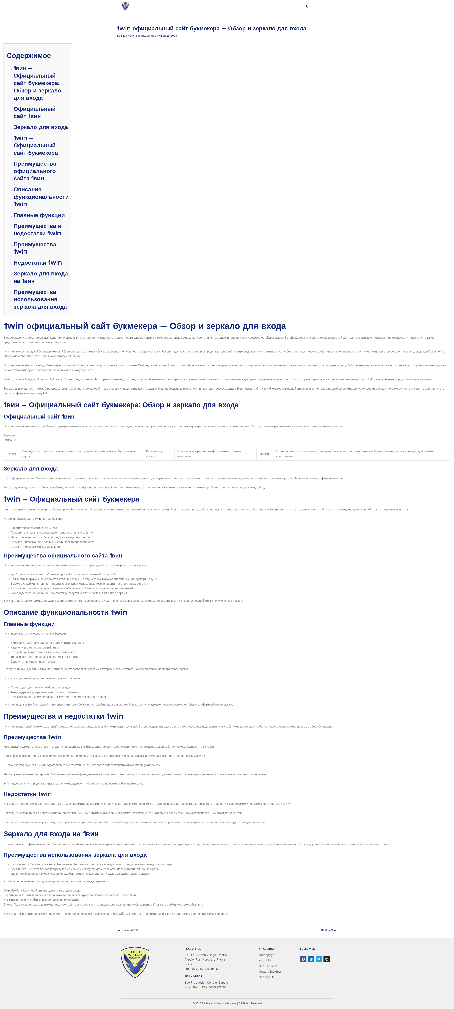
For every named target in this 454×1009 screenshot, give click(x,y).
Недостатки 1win (38, 262)
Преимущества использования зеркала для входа (40, 299)
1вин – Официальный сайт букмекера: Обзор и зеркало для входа (37, 83)
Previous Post (127, 929)
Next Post (329, 929)
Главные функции (39, 214)
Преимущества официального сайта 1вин (35, 171)
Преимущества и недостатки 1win (38, 229)
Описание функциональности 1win (41, 196)
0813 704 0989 (321, 6)
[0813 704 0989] (307, 6)
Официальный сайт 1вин (35, 112)
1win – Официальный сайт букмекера (36, 145)
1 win (38, 518)
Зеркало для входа (41, 126)
